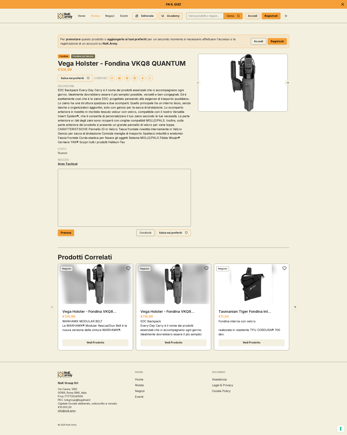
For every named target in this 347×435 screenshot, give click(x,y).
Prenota (66, 232)
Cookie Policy (221, 391)
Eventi (124, 15)
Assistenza (219, 379)
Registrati (271, 15)
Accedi (252, 15)
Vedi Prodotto (95, 342)
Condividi (145, 232)
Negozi (109, 15)
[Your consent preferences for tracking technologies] (340, 428)
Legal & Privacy (222, 385)
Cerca (230, 15)
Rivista (95, 15)
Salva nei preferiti (72, 78)
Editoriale (147, 15)
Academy (173, 15)
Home (81, 15)
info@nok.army (67, 410)
